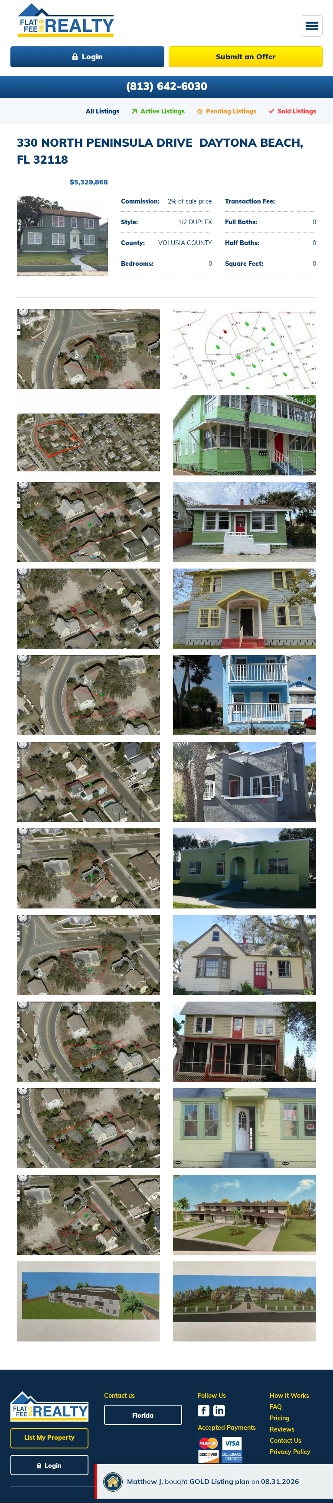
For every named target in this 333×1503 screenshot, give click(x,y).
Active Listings (162, 111)
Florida (142, 1415)
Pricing (280, 1418)
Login (92, 56)
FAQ (276, 1407)
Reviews (282, 1429)
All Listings (102, 111)
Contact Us (285, 1441)
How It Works (289, 1396)
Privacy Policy (290, 1452)
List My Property (49, 1438)
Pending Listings (231, 111)
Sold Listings (297, 111)
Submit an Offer (245, 56)
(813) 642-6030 (166, 86)
